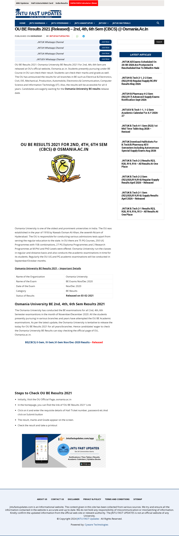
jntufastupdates (59, 36)
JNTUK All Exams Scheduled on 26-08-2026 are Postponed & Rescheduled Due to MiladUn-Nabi (140, 64)
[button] (158, 23)
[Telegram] (83, 36)
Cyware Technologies (96, 524)
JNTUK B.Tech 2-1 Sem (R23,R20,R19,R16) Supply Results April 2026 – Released (140, 195)
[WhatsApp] (77, 36)
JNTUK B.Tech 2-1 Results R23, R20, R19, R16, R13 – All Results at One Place (140, 211)
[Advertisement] (64, 118)
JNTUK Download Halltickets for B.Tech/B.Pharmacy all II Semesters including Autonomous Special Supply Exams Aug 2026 (140, 146)
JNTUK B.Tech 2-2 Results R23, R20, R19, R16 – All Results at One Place (140, 163)
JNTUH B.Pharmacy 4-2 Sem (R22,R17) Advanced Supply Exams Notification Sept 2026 (140, 96)
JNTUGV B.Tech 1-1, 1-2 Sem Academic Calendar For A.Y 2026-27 (140, 112)
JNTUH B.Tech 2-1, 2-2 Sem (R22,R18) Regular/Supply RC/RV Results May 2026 (139, 80)
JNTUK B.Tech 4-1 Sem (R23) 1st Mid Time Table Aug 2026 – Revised (139, 128)
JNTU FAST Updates (88, 518)
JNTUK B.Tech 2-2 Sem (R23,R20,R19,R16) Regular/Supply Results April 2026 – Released (140, 179)
